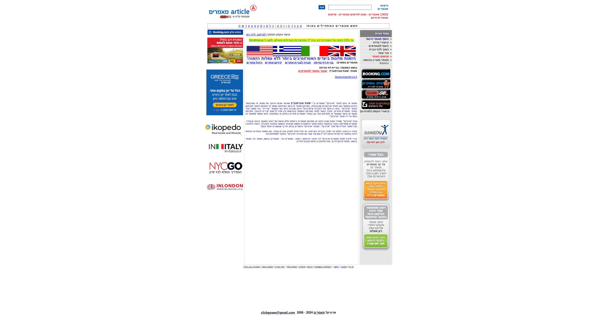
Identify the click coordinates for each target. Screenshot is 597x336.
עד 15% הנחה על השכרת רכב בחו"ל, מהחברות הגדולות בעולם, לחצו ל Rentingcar (301, 40)
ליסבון (336, 267)
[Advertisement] (301, 89)
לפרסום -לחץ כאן (256, 34)
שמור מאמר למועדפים (312, 71)
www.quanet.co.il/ (346, 77)
